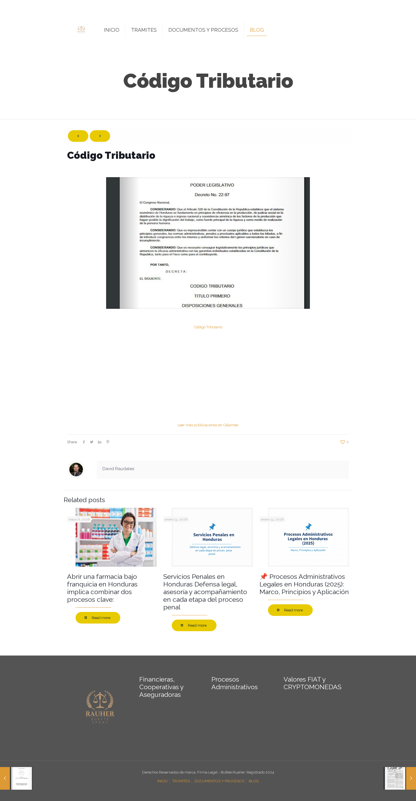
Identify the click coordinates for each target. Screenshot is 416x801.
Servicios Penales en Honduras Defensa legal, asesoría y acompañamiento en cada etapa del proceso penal (205, 592)
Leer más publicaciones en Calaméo (207, 425)
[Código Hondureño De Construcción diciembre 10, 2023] (399, 778)
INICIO (162, 781)
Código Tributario (208, 327)
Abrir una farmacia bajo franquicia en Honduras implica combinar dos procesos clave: (102, 588)
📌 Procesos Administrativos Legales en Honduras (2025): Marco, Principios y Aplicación (304, 584)
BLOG (254, 781)
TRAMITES (181, 781)
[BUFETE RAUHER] (81, 30)
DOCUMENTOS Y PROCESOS (219, 781)
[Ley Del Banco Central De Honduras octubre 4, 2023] (16, 778)
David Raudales (118, 468)
